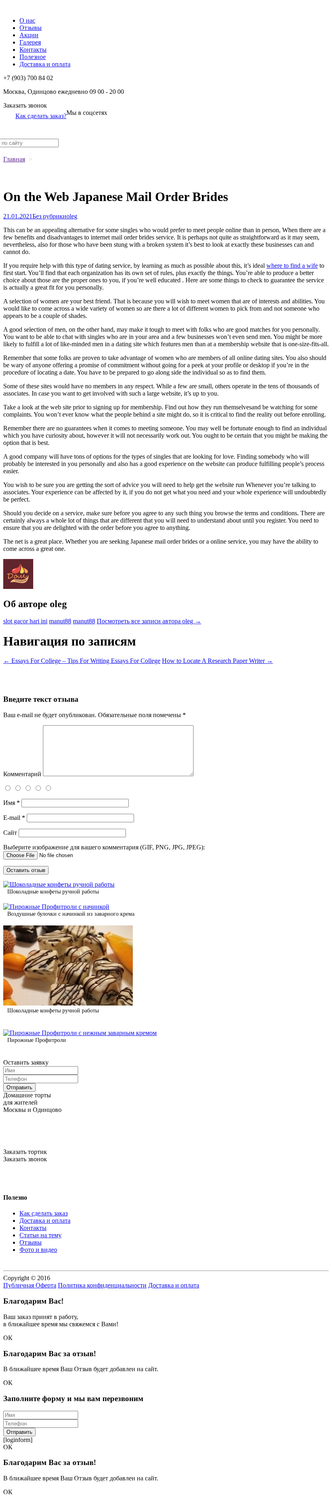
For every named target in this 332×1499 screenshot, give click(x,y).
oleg (71, 216)
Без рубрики (49, 216)
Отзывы (30, 27)
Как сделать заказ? (40, 115)
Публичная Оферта (29, 1285)
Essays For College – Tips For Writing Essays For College (81, 660)
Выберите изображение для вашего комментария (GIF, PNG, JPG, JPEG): (104, 847)
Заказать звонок (25, 105)
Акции (28, 35)
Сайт (10, 832)
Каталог (14, 6)
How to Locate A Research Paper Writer (217, 660)
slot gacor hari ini (25, 621)
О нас (27, 20)
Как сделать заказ (43, 1213)
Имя (11, 802)
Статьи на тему (40, 1235)
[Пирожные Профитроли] (80, 1032)
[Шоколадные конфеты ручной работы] (59, 884)
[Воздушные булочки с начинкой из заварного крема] (56, 906)
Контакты (33, 49)
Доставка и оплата (44, 64)
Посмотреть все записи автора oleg (149, 621)
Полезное (32, 56)
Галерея (30, 42)
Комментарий (22, 774)
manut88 (60, 621)
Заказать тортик (25, 1151)
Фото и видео (38, 1249)
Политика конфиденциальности (102, 1285)
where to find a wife (292, 265)
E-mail (14, 817)
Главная (14, 159)
